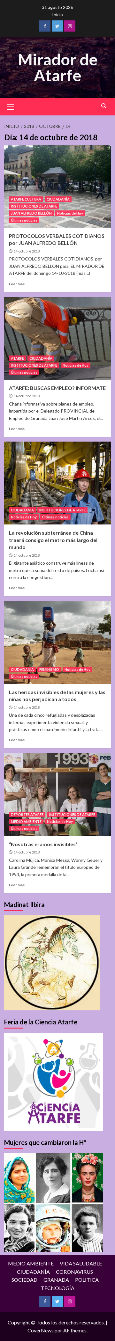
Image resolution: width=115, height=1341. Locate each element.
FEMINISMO (49, 669)
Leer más (17, 284)
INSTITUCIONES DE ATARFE (34, 206)
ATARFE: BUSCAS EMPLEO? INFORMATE (57, 388)
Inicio (57, 14)
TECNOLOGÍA (57, 1288)
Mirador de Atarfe (58, 67)
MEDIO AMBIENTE (26, 821)
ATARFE (17, 358)
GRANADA (56, 1280)
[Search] (104, 106)
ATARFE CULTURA (26, 199)
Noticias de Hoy (70, 213)
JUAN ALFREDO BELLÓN (31, 213)
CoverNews (40, 1330)
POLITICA (87, 1280)
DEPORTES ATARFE (27, 814)
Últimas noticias (24, 220)
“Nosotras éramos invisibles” (43, 844)
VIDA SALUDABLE (81, 1263)
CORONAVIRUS (74, 1272)
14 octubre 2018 (27, 251)
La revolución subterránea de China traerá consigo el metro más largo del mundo (53, 540)
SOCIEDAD (24, 1280)
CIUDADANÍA (58, 199)
